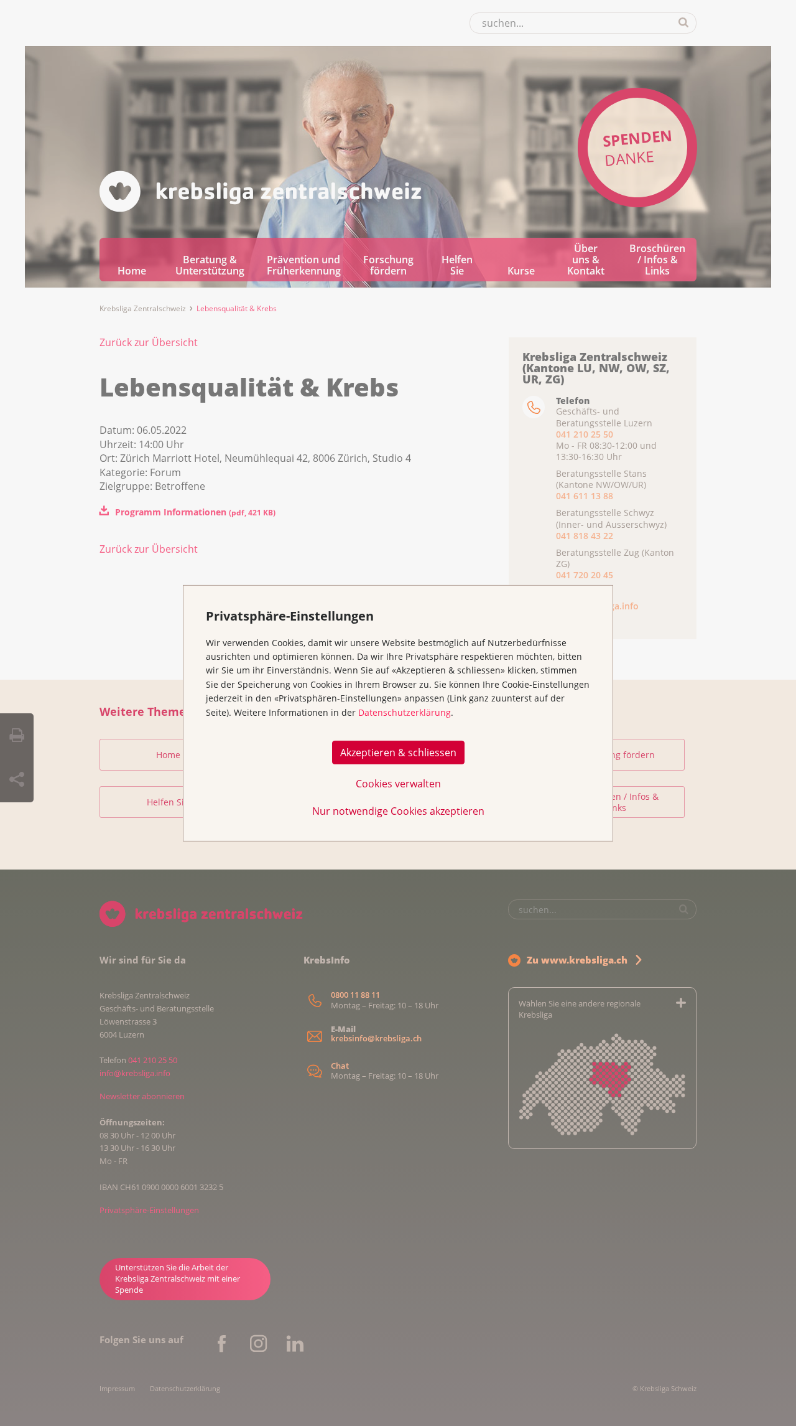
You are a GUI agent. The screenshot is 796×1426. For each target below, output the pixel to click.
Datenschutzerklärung (404, 712)
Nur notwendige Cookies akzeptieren (398, 810)
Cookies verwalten (398, 783)
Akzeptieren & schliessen (398, 752)
